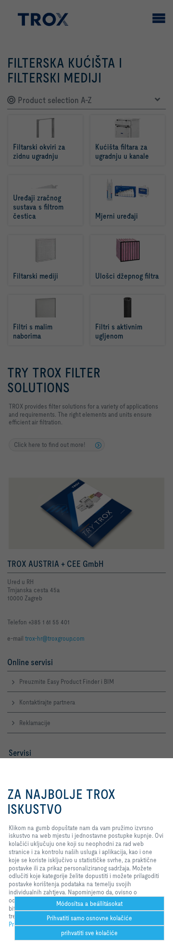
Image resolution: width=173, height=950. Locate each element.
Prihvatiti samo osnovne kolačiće (89, 918)
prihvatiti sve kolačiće (89, 933)
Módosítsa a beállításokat (89, 903)
